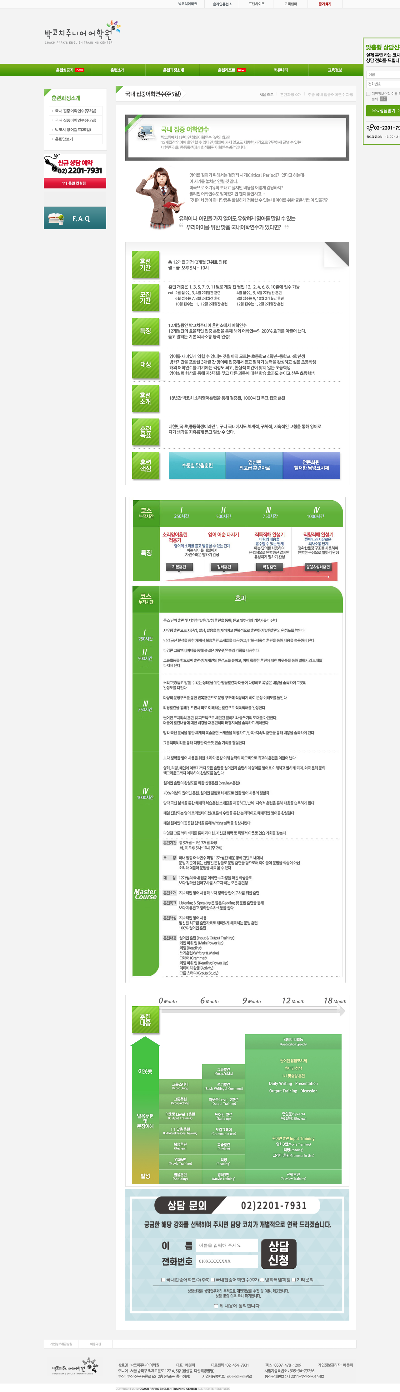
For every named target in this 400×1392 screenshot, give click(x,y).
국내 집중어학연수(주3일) (75, 111)
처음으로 (266, 94)
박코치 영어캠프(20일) (73, 129)
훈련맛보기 (64, 139)
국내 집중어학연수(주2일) (75, 120)
